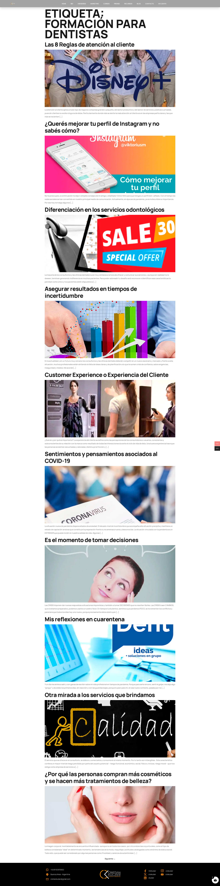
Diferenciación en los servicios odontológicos (104, 209)
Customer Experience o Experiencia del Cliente (106, 375)
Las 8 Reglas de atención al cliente (89, 44)
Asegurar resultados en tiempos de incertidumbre (91, 292)
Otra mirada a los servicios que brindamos (100, 695)
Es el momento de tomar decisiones (91, 540)
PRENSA (117, 4)
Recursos (128, 4)
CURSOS (106, 4)
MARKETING (94, 4)
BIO (72, 4)
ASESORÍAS (82, 4)
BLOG (139, 4)
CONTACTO (149, 4)
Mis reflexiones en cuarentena (84, 619)
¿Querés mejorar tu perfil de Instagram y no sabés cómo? (102, 127)
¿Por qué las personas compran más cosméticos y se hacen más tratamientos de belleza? (108, 777)
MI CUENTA (162, 4)
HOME (64, 4)
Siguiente (110, 858)
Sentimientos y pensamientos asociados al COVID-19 (101, 457)
